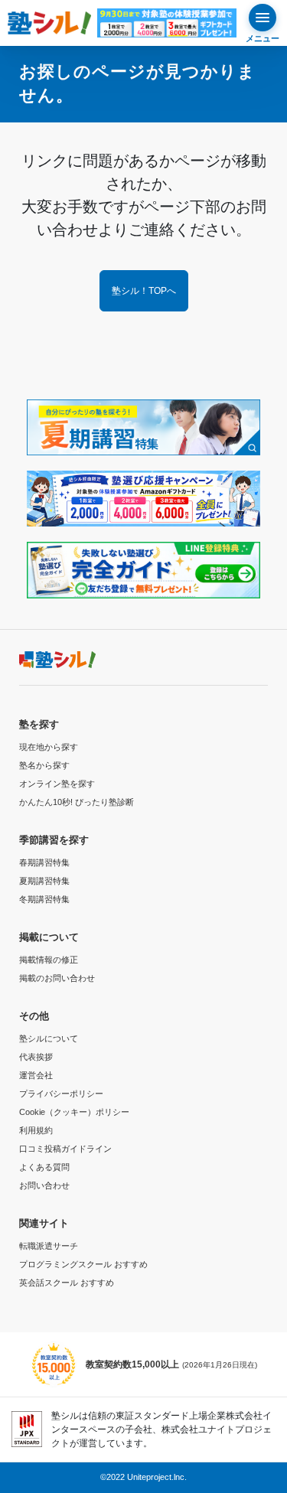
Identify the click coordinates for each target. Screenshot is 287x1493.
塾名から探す (44, 765)
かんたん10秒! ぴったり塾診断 (76, 802)
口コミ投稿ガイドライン (65, 1148)
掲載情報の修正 (48, 959)
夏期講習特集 (44, 880)
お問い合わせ (44, 1185)
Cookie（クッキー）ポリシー (74, 1111)
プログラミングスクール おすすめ (83, 1264)
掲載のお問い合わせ (57, 978)
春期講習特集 (44, 862)
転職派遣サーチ (48, 1245)
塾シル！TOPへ (144, 290)
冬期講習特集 (44, 899)
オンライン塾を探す (57, 783)
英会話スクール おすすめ (66, 1282)
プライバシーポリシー (61, 1093)
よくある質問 (44, 1167)
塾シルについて (48, 1038)
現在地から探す (48, 746)
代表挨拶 (36, 1056)
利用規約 (36, 1130)
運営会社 (36, 1075)
